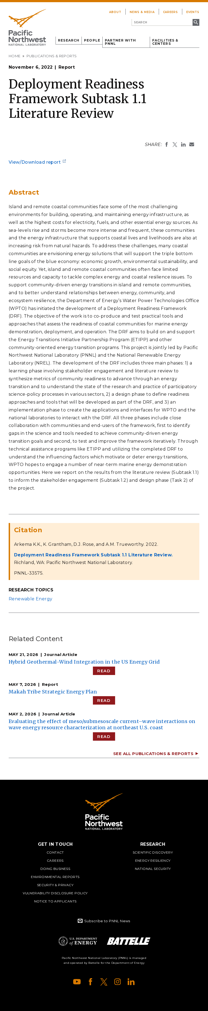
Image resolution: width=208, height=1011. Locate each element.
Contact (55, 852)
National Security (153, 869)
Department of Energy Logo (77, 941)
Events (192, 12)
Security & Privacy (55, 885)
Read (103, 670)
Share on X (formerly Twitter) (174, 144)
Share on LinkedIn (183, 144)
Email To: (191, 144)
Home (15, 56)
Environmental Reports (55, 877)
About (115, 12)
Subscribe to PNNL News (107, 921)
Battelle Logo (129, 941)
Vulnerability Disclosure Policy (55, 893)
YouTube (77, 981)
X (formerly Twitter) (104, 981)
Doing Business (55, 869)
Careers (170, 12)
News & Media (142, 12)
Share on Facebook (166, 144)
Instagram (117, 981)
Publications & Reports (52, 56)
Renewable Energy (30, 598)
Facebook (90, 981)
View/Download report (35, 162)
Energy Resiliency (153, 860)
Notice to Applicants (55, 901)
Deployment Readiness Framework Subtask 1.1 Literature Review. (93, 554)
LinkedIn (131, 981)
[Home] (27, 27)
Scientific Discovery (153, 852)
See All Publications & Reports (153, 754)
